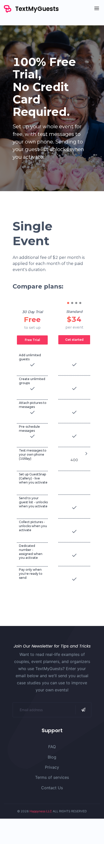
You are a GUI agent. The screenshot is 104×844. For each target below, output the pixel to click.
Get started (74, 340)
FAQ (52, 746)
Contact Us (52, 787)
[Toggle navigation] (95, 9)
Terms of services (52, 777)
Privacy (52, 767)
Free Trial (32, 340)
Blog (52, 757)
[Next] (86, 453)
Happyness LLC (41, 811)
